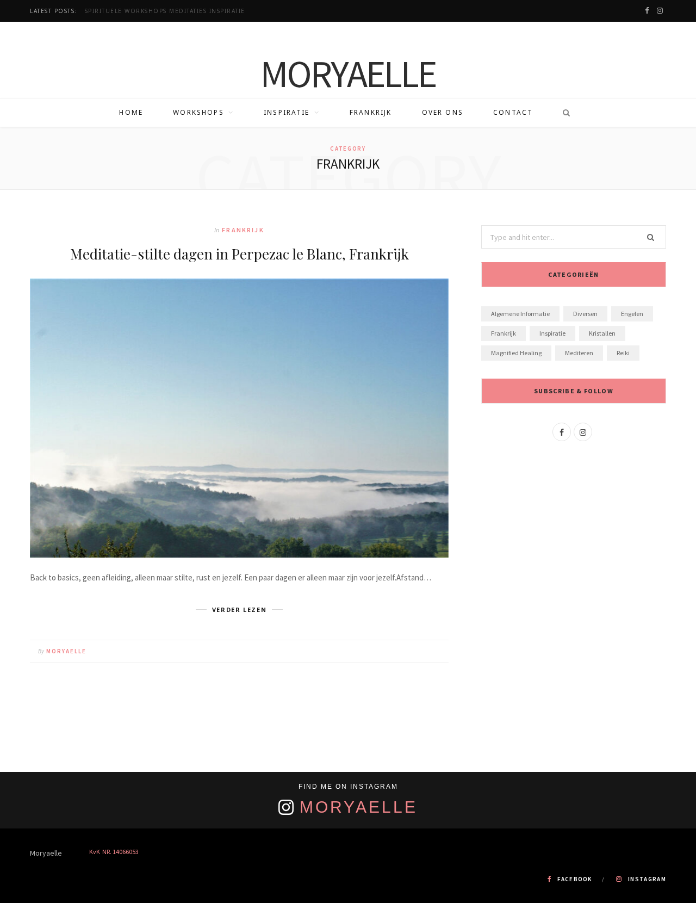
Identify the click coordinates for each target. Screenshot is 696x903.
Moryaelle (359, 807)
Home (131, 112)
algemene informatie (520, 314)
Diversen (585, 314)
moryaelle (66, 651)
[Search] (562, 112)
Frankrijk (370, 112)
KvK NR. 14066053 (114, 852)
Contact (513, 112)
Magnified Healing (516, 353)
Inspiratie (287, 112)
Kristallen (602, 333)
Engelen (632, 314)
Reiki (623, 353)
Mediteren (579, 353)
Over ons (442, 112)
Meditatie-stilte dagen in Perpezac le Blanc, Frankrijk (239, 253)
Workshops (198, 112)
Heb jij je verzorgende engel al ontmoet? (165, 11)
